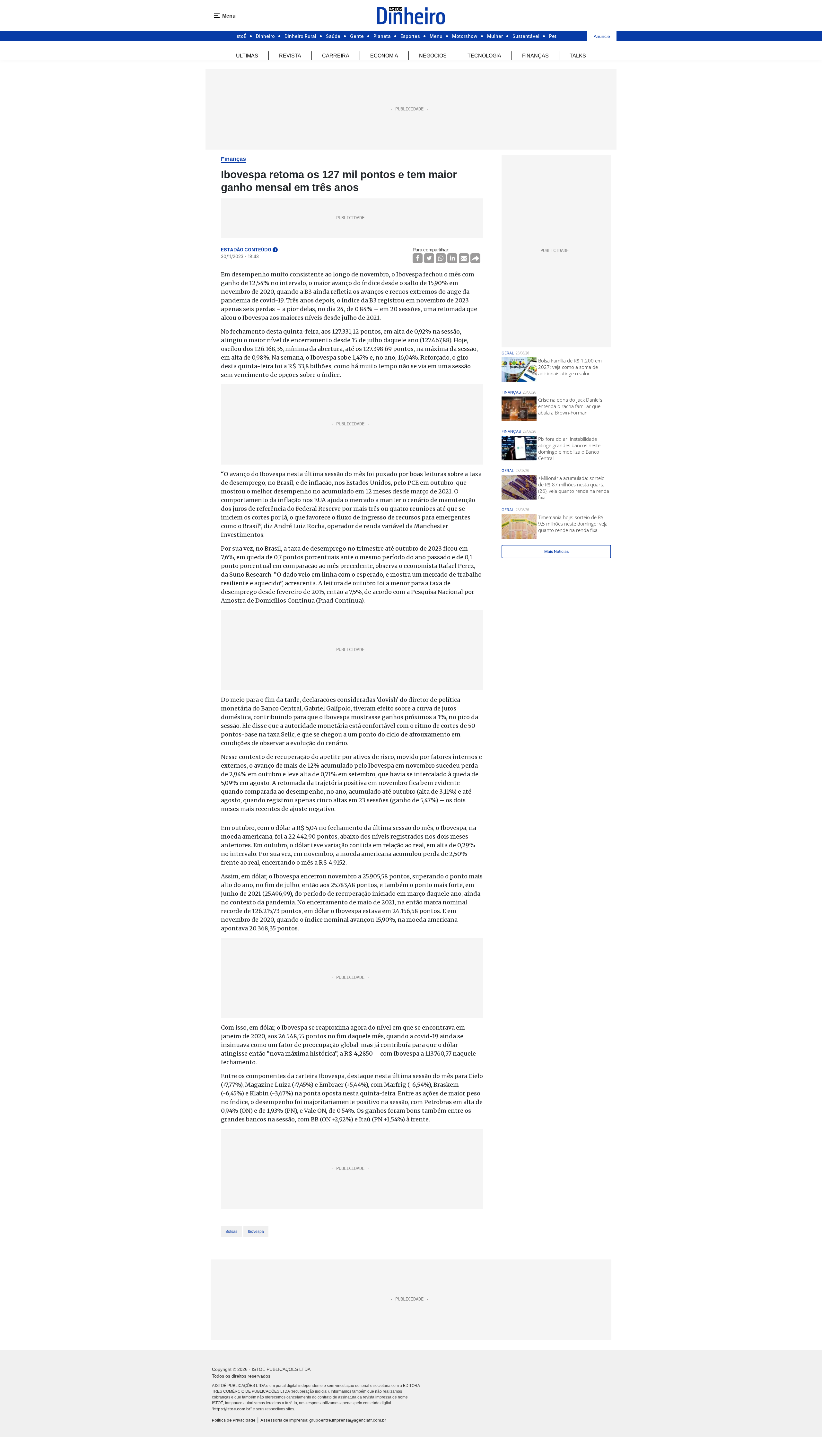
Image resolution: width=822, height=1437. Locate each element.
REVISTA (290, 55)
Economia (384, 55)
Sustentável (525, 36)
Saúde (333, 36)
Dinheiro (265, 36)
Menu (436, 36)
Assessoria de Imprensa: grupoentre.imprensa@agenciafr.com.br (323, 1420)
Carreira (335, 55)
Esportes (410, 36)
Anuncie (602, 36)
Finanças (535, 55)
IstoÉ (240, 36)
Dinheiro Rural (300, 36)
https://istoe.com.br (231, 1409)
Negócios (433, 55)
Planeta (382, 36)
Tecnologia (484, 55)
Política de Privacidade (234, 1420)
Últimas (247, 55)
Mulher (495, 36)
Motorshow (464, 36)
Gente (357, 36)
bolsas (231, 1231)
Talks (578, 55)
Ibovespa (256, 1231)
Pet (552, 36)
